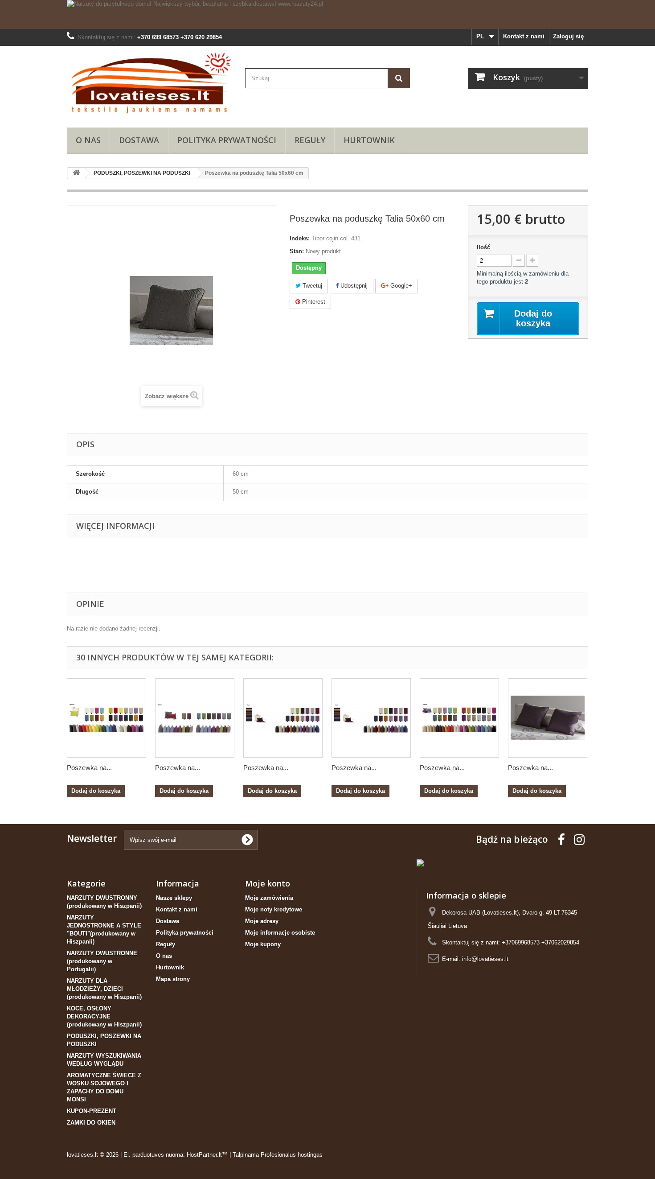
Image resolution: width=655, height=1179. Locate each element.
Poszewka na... (89, 767)
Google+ (400, 285)
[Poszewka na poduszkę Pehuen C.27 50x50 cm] (459, 718)
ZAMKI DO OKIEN (91, 1122)
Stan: (297, 251)
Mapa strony (173, 979)
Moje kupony (263, 944)
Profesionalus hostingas (292, 1154)
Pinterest (312, 301)
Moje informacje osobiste (280, 932)
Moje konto (267, 883)
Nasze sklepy (174, 898)
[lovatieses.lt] (149, 84)
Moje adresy (261, 921)
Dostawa (139, 140)
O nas (88, 140)
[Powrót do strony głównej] (76, 173)
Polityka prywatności (226, 140)
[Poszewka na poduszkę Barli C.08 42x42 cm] (283, 718)
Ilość (483, 247)
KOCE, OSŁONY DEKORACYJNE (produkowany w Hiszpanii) (104, 1016)
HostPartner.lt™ (207, 1154)
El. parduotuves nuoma (153, 1154)
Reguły (310, 140)
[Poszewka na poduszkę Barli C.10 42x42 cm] (371, 718)
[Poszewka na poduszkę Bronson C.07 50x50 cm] (106, 718)
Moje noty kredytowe (273, 909)
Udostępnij (353, 285)
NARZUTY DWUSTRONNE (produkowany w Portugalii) (102, 961)
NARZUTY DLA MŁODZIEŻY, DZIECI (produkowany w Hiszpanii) (104, 988)
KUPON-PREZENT (91, 1111)
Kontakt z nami (523, 36)
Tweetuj (311, 285)
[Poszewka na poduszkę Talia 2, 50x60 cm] (547, 718)
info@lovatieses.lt (485, 959)
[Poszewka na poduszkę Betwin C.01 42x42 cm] (194, 718)
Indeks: (300, 238)
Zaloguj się (568, 36)
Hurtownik (369, 140)
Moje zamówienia (269, 898)
